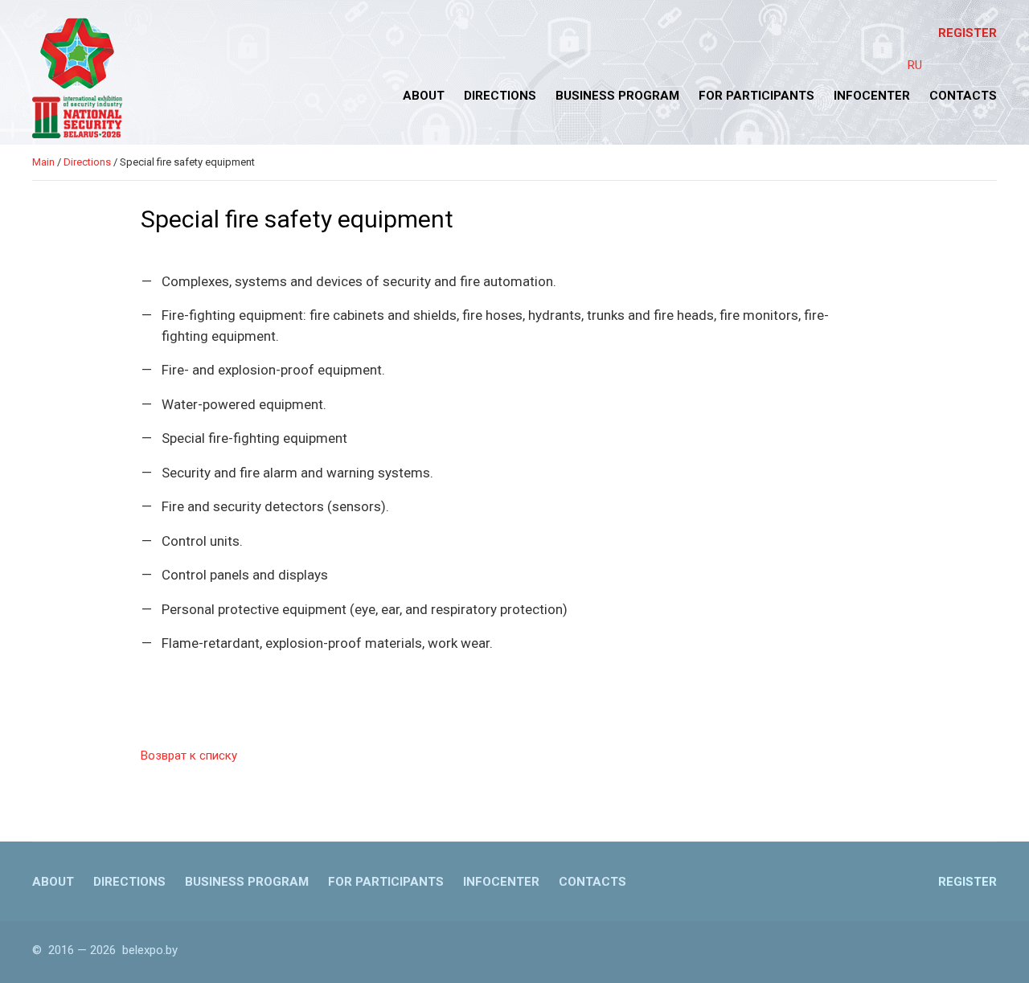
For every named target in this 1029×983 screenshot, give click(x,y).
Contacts (963, 95)
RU (915, 65)
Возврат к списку (189, 755)
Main (43, 162)
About (424, 95)
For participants (756, 95)
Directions (500, 95)
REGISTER (967, 33)
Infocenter (872, 95)
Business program (617, 95)
